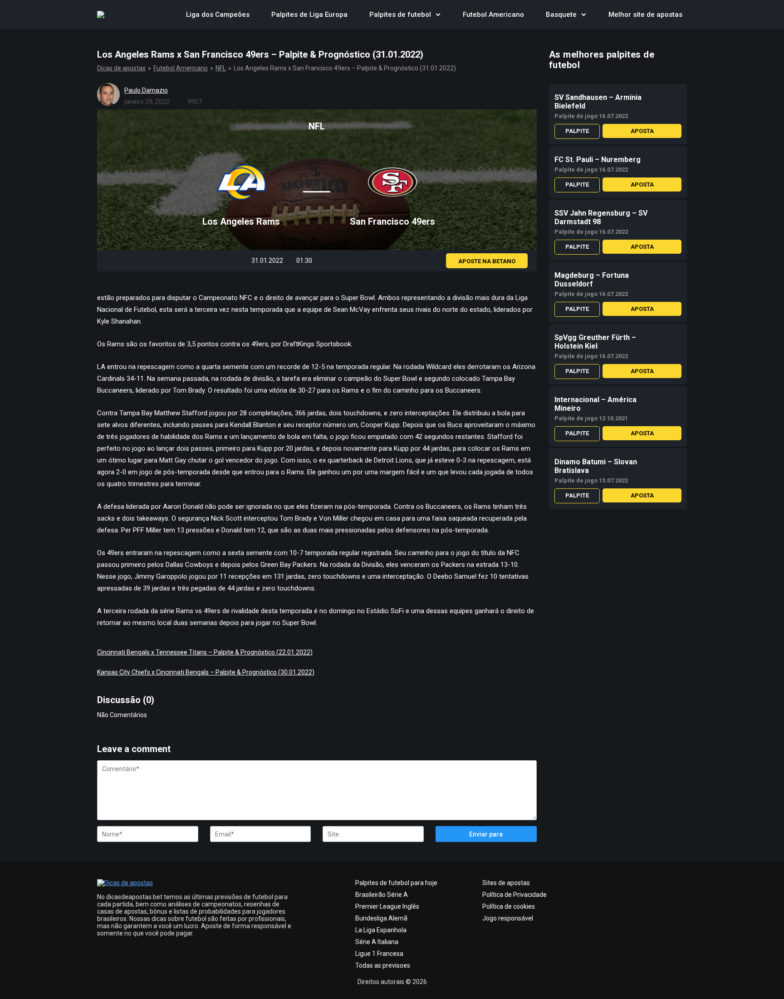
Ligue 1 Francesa (379, 953)
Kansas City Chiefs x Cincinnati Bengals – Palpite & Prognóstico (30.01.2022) (205, 672)
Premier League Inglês (387, 906)
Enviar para (486, 834)
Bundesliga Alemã (381, 918)
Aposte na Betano (486, 261)
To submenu (438, 14)
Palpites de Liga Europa (309, 14)
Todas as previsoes (382, 965)
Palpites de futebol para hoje (396, 882)
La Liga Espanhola (381, 930)
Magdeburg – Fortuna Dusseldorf (591, 279)
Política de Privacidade (514, 894)
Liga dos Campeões (218, 14)
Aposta (642, 131)
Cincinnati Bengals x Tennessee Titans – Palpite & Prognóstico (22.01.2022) (205, 652)
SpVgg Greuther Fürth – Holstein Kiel (595, 341)
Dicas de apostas (121, 68)
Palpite (577, 131)
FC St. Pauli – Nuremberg (597, 159)
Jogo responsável (507, 918)
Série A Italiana (376, 941)
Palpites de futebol (400, 14)
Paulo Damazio (146, 90)
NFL (221, 68)
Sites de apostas (506, 882)
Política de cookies (508, 906)
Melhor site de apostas (645, 14)
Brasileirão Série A (381, 894)
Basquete (561, 14)
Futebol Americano (493, 14)
